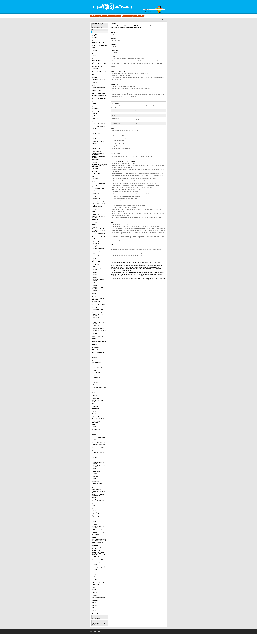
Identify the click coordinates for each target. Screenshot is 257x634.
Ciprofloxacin (94, 143)
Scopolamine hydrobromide (97, 542)
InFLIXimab (94, 344)
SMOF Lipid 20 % (95, 534)
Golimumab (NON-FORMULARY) (98, 309)
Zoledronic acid (95, 613)
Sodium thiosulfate (95, 556)
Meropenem (94, 390)
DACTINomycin (95, 176)
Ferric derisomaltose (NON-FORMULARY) (97, 269)
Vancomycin (94, 593)
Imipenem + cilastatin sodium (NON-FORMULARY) (99, 342)
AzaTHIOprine (95, 88)
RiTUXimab (94, 524)
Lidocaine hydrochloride (96, 377)
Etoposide (94, 258)
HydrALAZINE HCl (95, 325)
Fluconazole (94, 272)
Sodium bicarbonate (96, 550)
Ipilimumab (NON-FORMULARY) (98, 352)
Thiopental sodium (95, 572)
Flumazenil (94, 275)
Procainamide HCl (95, 497)
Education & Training (126, 15)
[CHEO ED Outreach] (112, 11)
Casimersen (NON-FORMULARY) (98, 126)
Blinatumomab (95, 103)
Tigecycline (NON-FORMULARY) (98, 576)
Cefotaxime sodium (96, 133)
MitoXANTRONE (95, 416)
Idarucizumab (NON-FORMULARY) (99, 336)
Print (164, 19)
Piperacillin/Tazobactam (96, 489)
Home (92, 19)
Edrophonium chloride (96, 235)
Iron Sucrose (94, 355)
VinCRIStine (94, 603)
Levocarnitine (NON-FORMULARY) (99, 372)
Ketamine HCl (95, 360)
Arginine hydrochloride (96, 75)
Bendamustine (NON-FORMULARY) (99, 95)
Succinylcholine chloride (97, 562)
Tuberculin (94, 587)
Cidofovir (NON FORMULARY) (98, 141)
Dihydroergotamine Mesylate (97, 212)
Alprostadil (94, 52)
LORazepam (94, 380)
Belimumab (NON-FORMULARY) (98, 93)
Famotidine (94, 263)
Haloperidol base (95, 319)
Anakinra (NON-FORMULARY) (98, 70)
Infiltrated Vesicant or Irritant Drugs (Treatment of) (99, 624)
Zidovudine (94, 610)
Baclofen (94, 92)
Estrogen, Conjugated (96, 255)
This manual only (148, 11)
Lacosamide (94, 365)
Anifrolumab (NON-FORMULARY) (98, 79)
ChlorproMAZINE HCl (96, 148)
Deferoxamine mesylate (96, 191)
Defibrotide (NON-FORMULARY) (98, 193)
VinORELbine (94, 605)
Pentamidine (94, 473)
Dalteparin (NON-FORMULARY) (98, 185)
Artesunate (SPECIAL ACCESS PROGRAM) (98, 81)
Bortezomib (94, 105)
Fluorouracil (94, 277)
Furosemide (94, 291)
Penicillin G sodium (96, 471)
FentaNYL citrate (95, 266)
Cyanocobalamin (95, 170)
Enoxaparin (94, 240)
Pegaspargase (95, 468)
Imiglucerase (94, 339)
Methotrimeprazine (95, 398)
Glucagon (94, 303)
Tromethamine (95, 585)
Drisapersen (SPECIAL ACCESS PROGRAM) (98, 231)
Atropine (93, 85)
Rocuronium (94, 530)
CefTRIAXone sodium (96, 131)
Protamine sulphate (96, 507)
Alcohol (93, 47)
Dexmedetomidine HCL (96, 198)
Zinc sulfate (94, 612)
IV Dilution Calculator (96, 618)
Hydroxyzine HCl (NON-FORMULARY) (99, 330)
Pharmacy (103, 15)
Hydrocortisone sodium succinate (98, 327)
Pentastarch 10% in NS (96, 474)
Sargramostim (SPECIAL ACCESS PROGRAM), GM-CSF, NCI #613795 (99, 540)
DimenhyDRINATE (95, 214)
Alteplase (94, 53)
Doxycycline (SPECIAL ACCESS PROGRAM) (98, 226)
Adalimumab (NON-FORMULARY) (98, 42)
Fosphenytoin (94, 290)
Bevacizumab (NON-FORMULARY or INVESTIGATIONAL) (99, 99)
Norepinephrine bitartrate (97, 436)
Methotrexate (94, 396)
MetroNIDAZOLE (95, 408)
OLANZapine (94, 439)
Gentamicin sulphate (96, 301)
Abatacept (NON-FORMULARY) (98, 34)
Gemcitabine (94, 296)
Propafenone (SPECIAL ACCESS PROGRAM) (98, 501)
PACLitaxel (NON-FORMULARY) (98, 452)
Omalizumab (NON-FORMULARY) (98, 442)
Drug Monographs (105, 19)
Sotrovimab (94, 558)
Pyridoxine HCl (95, 510)
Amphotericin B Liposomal (97, 66)
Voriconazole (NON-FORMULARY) (98, 608)
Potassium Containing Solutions (98, 620)
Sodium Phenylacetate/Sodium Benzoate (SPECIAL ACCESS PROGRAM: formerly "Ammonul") (98, 553)
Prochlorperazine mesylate (97, 499)
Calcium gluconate (95, 121)
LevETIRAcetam (95, 370)
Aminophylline (95, 57)
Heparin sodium (95, 320)
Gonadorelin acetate (96, 311)
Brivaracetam (94, 110)
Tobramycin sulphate (96, 577)
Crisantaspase (95, 168)
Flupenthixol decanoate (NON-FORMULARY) (98, 280)
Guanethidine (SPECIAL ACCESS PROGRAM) (98, 315)
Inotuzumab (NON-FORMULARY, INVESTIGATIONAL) (98, 347)
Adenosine (94, 44)
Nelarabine (94, 427)
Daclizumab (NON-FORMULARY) (98, 183)
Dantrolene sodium (95, 186)
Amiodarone (94, 58)
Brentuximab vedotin (96, 106)
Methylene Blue (95, 403)
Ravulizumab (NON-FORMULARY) (99, 518)
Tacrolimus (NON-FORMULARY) (98, 567)
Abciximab (94, 35)
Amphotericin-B (95, 62)
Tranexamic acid (95, 584)
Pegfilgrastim (94, 469)
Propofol (93, 503)
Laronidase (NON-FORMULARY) (98, 367)
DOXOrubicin (94, 222)
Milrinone (94, 413)
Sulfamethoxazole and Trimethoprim (99, 566)
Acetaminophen (95, 37)
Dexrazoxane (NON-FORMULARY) (99, 200)
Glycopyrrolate (95, 307)
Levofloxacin (94, 374)
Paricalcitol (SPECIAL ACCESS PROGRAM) (98, 466)
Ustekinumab (94, 589)
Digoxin (93, 211)
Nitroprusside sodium (96, 432)
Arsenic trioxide (95, 77)
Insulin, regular (95, 349)
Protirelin (94, 508)
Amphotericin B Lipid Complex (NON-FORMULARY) (99, 64)
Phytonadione (94, 487)
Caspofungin (94, 128)
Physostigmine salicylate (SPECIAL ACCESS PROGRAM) (99, 485)
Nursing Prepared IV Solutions (98, 29)
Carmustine (94, 125)
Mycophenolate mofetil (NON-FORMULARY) (98, 422)
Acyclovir (94, 40)
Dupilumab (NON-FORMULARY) (98, 228)
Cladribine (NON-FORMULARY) (98, 149)
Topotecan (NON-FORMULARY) (98, 581)
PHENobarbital (95, 476)
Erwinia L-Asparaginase (96, 250)
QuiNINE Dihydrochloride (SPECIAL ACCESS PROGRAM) (99, 516)
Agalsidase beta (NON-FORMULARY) (99, 45)
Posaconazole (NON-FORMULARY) (99, 491)
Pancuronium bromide (96, 459)
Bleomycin (94, 101)
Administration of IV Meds (97, 27)
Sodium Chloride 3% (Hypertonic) (98, 547)
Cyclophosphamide (96, 173)
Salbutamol (94, 537)
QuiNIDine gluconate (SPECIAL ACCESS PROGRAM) (98, 513)
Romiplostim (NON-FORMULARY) (98, 532)
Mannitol (93, 385)
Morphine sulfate (95, 419)
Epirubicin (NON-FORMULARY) (98, 245)
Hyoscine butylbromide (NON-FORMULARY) (98, 332)
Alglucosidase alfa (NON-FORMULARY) (97, 50)
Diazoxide (94, 209)
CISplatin (94, 146)
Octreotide (94, 441)
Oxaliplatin (94, 450)
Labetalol (94, 364)
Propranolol (94, 505)
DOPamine (94, 224)
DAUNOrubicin (95, 180)
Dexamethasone (95, 196)
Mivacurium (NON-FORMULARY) (98, 418)
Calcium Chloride (95, 118)
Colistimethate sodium (96, 160)
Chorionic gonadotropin (96, 139)
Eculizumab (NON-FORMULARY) (98, 233)
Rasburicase (94, 519)
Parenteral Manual (98, 19)
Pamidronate (94, 457)
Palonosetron (94, 454)
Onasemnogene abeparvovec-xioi (98, 444)
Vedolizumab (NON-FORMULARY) (98, 597)
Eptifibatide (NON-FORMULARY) (98, 248)
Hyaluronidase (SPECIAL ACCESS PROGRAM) (99, 323)
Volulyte (93, 607)
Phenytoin (94, 478)
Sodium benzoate (95, 548)
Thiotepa (94, 574)
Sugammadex (95, 564)
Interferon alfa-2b (95, 350)
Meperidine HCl (95, 389)
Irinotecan (94, 354)
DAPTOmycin (95, 178)
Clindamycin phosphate (96, 151)
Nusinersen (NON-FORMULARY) (98, 437)
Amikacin (94, 55)
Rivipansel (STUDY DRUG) (97, 529)
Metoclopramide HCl (96, 406)
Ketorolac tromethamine (96, 362)
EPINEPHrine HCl (95, 241)
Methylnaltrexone (95, 404)
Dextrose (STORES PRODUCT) (98, 203)
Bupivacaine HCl (95, 111)
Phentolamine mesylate (96, 479)
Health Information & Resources (113, 15)
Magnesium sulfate (96, 384)
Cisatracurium (95, 144)
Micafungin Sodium (96, 409)
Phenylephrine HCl (95, 481)
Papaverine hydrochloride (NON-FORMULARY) (98, 463)
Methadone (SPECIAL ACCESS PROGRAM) (98, 395)
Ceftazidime (94, 136)
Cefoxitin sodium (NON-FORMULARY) (99, 135)
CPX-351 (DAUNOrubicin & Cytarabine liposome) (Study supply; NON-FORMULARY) (99, 165)
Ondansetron (94, 446)
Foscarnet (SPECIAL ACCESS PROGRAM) (98, 288)
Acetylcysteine (95, 39)
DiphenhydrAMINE (95, 219)
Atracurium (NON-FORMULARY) (98, 83)
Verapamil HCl (95, 600)
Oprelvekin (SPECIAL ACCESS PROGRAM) (98, 448)
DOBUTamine (94, 220)
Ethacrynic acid (95, 256)
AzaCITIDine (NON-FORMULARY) (98, 87)
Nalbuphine (94, 424)
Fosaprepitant (94, 285)
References (94, 616)
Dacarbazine (94, 181)
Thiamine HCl (94, 571)
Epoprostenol (94, 246)
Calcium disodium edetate (97, 120)
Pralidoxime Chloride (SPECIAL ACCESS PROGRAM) (98, 495)
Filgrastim (94, 270)
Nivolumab (94, 434)
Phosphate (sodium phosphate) (98, 483)
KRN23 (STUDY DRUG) (96, 359)
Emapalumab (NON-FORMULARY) (99, 236)
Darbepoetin (94, 190)
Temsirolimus (94, 569)
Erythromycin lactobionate (97, 251)
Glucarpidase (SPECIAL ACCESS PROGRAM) (98, 305)
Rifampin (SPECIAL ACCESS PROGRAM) (98, 527)
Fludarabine (94, 274)
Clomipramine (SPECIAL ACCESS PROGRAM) (99, 157)
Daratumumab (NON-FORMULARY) (99, 188)
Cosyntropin (94, 162)
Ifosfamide (94, 338)
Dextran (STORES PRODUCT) (98, 201)
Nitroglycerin (94, 431)
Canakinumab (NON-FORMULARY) (99, 123)
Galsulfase (94, 293)
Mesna (93, 392)
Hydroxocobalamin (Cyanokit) (98, 328)
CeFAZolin (94, 130)
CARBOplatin (94, 113)
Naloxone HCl (94, 426)
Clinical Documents (95, 15)
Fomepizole (94, 283)
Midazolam (94, 411)
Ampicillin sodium (95, 68)
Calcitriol (94, 116)
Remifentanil (94, 522)
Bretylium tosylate (95, 108)
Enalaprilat (94, 238)
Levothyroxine (95, 375)
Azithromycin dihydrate (96, 90)
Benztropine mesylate (96, 97)
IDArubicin (94, 334)
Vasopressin (94, 595)
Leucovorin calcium (96, 369)
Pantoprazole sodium (96, 460)
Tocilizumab (94, 579)
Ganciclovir (94, 295)
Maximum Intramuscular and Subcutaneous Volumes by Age (98, 24)
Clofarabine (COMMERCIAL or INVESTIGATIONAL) (98, 154)
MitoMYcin (94, 414)
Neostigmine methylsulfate (97, 429)
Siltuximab (94, 543)
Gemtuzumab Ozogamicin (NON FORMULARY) (98, 299)
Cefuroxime (94, 138)
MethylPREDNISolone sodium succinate (98, 401)
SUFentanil (94, 535)
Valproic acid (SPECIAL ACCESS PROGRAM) (98, 592)
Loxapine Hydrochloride (96, 382)
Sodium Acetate (95, 545)
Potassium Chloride (96, 492)
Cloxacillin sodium (95, 159)
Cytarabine (94, 175)
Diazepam (94, 205)
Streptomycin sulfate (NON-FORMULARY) (97, 560)
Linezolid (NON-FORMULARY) (98, 379)
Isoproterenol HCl (95, 357)
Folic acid (94, 282)
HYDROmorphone (95, 317)
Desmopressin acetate (96, 195)
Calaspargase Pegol (96, 115)
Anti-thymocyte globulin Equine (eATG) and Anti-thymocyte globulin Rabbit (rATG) (99, 73)
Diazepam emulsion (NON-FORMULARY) (97, 207)
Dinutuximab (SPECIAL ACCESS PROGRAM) (98, 217)
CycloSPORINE (95, 171)
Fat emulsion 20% (95, 264)
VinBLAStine (94, 602)
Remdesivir (94, 521)
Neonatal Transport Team (138, 15)
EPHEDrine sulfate (95, 243)
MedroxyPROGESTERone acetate (99, 387)
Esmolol (93, 253)
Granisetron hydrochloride (97, 312)
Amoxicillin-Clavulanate (96, 60)
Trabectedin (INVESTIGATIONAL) (98, 582)
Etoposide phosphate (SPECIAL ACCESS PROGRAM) (98, 261)
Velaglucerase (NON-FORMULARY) (99, 598)
